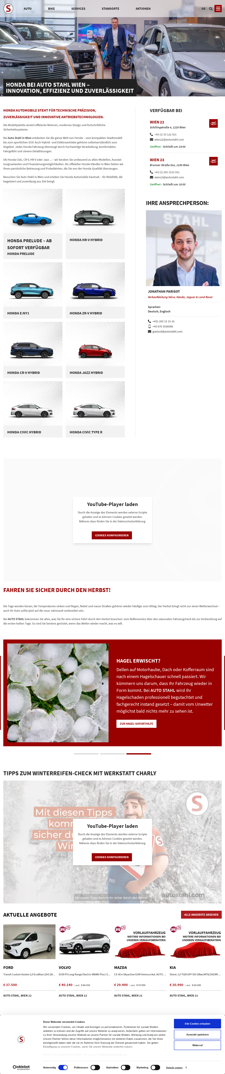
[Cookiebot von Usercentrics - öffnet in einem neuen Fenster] (21, 1067)
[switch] (95, 1067)
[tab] (86, 754)
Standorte (110, 8)
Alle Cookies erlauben (197, 1023)
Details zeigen (174, 1067)
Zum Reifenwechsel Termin (139, 717)
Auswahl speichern (197, 1034)
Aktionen (143, 8)
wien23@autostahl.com (169, 177)
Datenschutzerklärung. (114, 1054)
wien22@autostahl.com (169, 139)
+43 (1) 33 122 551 (166, 134)
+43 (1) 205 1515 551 (167, 172)
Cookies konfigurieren (112, 535)
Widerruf (197, 1045)
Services (78, 8)
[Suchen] (210, 8)
